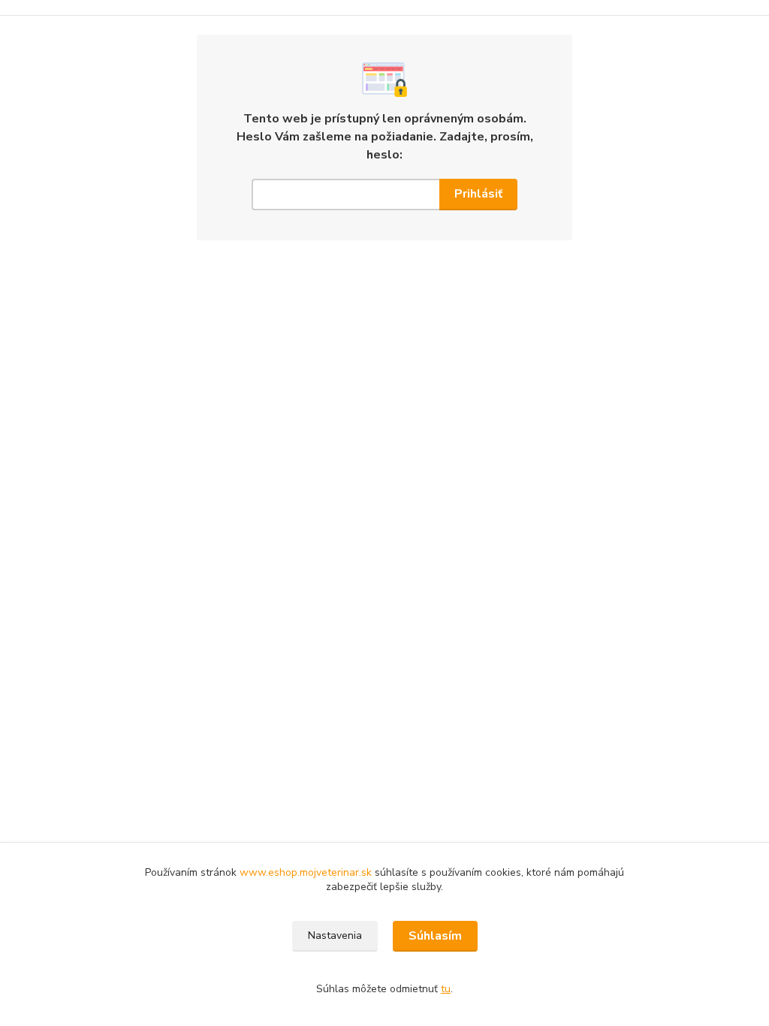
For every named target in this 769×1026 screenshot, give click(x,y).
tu (446, 989)
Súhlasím (435, 936)
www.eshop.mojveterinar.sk (307, 872)
